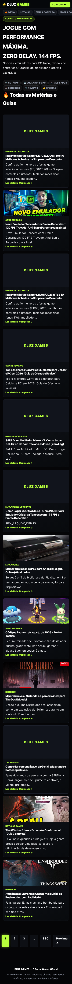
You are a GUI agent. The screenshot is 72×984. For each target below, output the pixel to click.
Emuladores (12, 565)
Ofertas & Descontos (17, 151)
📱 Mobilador (58, 82)
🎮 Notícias (12, 82)
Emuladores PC (45, 12)
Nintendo (10, 692)
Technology (12, 762)
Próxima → (61, 941)
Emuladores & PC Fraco (18, 507)
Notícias (25, 12)
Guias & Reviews (14, 366)
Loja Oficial (60, 4)
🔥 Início (10, 12)
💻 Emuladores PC (34, 82)
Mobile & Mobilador (16, 436)
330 (45, 938)
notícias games (14, 826)
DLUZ (15, 4)
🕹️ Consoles (12, 88)
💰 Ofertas (49, 88)
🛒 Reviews (31, 88)
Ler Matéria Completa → (19, 183)
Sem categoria (13, 220)
